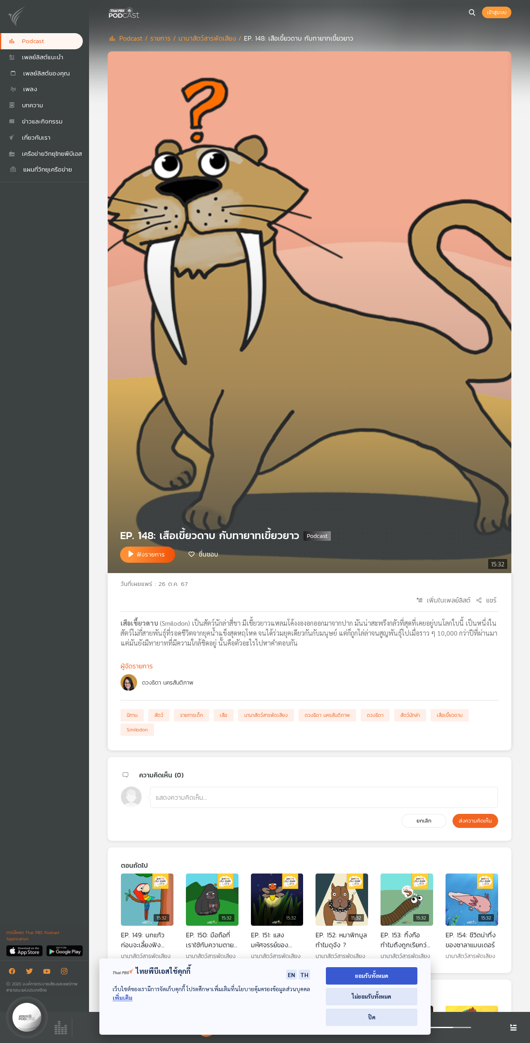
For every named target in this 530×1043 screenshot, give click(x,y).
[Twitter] (31, 973)
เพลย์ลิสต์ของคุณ (45, 73)
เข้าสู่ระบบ (496, 12)
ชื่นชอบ (208, 554)
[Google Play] (64, 950)
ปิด (372, 1017)
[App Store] (25, 950)
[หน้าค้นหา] (472, 12)
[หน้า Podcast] (141, 12)
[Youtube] (49, 973)
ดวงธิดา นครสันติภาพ (167, 682)
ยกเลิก (424, 821)
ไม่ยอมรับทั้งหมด (371, 996)
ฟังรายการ (151, 554)
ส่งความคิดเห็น (475, 821)
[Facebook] (14, 973)
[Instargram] (66, 973)
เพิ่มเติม (122, 997)
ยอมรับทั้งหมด (371, 975)
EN (291, 974)
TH (304, 974)
